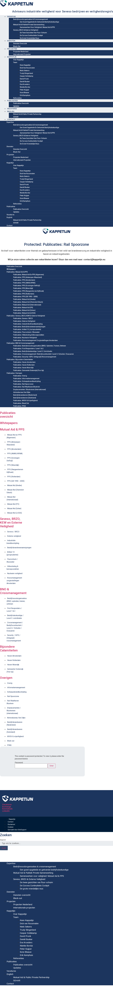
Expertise (11, 17)
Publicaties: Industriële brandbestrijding (28, 324)
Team (15, 62)
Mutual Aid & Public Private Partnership (27, 114)
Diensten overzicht (20, 43)
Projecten (12, 49)
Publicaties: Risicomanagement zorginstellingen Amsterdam (35, 340)
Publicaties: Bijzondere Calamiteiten (20, 359)
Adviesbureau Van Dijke (21, 392)
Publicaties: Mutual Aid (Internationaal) (27, 305)
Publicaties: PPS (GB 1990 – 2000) (25, 296)
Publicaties (12, 101)
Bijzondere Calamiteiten (9, 648)
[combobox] (56, 843)
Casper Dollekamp (26, 76)
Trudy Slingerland (26, 73)
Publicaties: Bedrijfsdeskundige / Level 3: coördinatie (32, 351)
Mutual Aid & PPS (12, 429)
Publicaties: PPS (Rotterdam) (23, 294)
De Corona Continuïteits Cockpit (31, 35)
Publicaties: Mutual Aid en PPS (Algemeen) (28, 274)
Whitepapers (11, 269)
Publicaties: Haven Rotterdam (24, 365)
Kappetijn (11, 57)
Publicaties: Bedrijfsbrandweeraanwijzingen (29, 327)
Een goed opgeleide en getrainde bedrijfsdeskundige (39, 22)
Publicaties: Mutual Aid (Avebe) (24, 299)
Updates (16, 106)
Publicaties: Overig (20, 376)
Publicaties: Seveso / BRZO (23, 318)
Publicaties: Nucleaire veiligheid (25, 338)
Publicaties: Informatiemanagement (26, 378)
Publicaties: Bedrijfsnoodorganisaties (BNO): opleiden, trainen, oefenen (39, 346)
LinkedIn (6, 811)
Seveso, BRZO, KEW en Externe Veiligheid (11, 522)
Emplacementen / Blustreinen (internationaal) (29, 389)
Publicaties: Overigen (14, 373)
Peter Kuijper (24, 90)
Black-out (16, 46)
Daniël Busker (25, 81)
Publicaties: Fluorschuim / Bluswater (26, 332)
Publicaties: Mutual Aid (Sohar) (24, 310)
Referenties (17, 98)
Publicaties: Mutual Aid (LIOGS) (24, 313)
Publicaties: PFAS (19, 406)
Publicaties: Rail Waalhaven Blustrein (26, 387)
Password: (19, 763)
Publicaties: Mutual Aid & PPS (17, 272)
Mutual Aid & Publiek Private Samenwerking (28, 24)
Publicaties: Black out (21, 403)
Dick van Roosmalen (27, 68)
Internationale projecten (22, 54)
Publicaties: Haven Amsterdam (24, 362)
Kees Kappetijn (25, 65)
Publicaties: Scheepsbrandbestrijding (27, 381)
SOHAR (15, 117)
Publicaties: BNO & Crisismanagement (20, 343)
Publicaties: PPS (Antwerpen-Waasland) (27, 277)
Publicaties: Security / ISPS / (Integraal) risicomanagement (34, 357)
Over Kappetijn (18, 60)
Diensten (11, 41)
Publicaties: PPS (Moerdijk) (23, 288)
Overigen (6, 678)
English (10, 111)
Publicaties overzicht (21, 103)
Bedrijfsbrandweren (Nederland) (25, 395)
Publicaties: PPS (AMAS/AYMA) (24, 283)
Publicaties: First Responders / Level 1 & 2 (28, 348)
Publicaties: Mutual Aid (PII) (23, 307)
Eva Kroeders (25, 84)
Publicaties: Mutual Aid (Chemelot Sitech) (28, 302)
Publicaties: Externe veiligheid (24, 321)
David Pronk (24, 79)
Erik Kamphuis (25, 95)
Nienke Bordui (25, 87)
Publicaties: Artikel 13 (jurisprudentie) (27, 329)
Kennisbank (7, 809)
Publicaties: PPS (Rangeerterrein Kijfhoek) (28, 291)
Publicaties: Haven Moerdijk (23, 368)
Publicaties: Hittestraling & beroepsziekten (28, 335)
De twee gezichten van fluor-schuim (33, 33)
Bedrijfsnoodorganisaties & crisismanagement (30, 19)
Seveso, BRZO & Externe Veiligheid (25, 30)
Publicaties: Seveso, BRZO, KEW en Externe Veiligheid (26, 316)
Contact (11, 119)
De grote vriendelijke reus (29, 38)
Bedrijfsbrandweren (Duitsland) (24, 398)
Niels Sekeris (24, 70)
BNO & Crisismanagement (13, 591)
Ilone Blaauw (24, 92)
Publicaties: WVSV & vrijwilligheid (25, 400)
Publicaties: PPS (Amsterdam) (24, 280)
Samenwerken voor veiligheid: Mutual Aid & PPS (37, 27)
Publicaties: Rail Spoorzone (23, 384)
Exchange (6, 807)
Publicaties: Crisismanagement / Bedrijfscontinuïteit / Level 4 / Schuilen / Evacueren (43, 354)
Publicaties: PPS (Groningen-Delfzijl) (26, 285)
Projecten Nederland (20, 51)
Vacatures (12, 109)
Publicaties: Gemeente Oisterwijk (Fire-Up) (28, 370)
